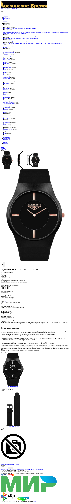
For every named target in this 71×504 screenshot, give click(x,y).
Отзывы (5, 21)
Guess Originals (7, 78)
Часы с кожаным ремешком (9, 43)
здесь (34, 501)
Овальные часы (22, 41)
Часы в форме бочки (40, 41)
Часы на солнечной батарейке (40, 32)
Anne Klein (6, 54)
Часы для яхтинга (20, 32)
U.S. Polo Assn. (7, 118)
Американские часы (32, 28)
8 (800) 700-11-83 (13, 8)
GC (4, 74)
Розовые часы (25, 36)
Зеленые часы (12, 36)
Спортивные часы (28, 32)
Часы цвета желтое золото (59, 36)
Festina (5, 69)
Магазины (5, 143)
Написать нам (6, 18)
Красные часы (18, 36)
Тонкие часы (12, 31)
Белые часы (6, 36)
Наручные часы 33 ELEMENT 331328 (10, 386)
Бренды (5, 47)
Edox (4, 66)
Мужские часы (6, 137)
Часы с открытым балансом (29, 31)
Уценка (5, 142)
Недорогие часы (13, 46)
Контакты (5, 19)
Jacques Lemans (7, 81)
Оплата (5, 17)
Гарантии (3, 469)
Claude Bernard (7, 59)
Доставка (5, 16)
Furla (4, 72)
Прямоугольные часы (31, 41)
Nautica (5, 92)
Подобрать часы (7, 139)
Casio (4, 58)
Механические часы (15, 26)
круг (6, 301)
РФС (4, 112)
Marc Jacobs (6, 88)
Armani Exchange (7, 56)
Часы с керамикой (49, 31)
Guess (4, 76)
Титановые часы (58, 31)
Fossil (4, 71)
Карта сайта (26, 469)
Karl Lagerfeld (6, 83)
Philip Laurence (7, 97)
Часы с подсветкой (12, 33)
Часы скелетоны (19, 31)
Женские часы (6, 138)
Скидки (5, 141)
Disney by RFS (6, 63)
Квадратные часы (7, 41)
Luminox (5, 86)
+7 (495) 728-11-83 (5, 8)
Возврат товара (8, 469)
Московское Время (7, 129)
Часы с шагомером (21, 33)
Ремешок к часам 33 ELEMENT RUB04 (10, 464)
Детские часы (6, 46)
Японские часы (24, 28)
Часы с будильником (52, 32)
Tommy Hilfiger (7, 107)
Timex (4, 106)
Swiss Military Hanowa (8, 103)
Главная (2, 145)
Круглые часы (15, 41)
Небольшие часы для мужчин (17, 38)
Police (4, 98)
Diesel (4, 62)
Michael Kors (6, 89)
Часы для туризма (12, 32)
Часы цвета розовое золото (46, 36)
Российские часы (7, 28)
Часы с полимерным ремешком (54, 43)
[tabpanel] (35, 215)
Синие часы (31, 36)
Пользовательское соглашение (36, 469)
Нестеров (5, 109)
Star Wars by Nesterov (8, 102)
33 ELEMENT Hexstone (9, 52)
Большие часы (6, 38)
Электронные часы (38, 26)
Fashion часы (6, 31)
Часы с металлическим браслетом (24, 43)
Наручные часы (7, 26)
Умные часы (31, 26)
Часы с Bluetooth (61, 32)
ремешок (11, 308)
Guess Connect (6, 77)
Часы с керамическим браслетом (39, 43)
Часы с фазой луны (40, 31)
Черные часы (37, 36)
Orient (4, 94)
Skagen (5, 101)
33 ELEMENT (6, 51)
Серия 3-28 (3, 149)
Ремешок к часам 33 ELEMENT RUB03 (10, 426)
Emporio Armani (7, 67)
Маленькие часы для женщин (31, 38)
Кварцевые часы (24, 26)
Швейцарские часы (16, 28)
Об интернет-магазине (17, 469)
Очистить (11, 468)
